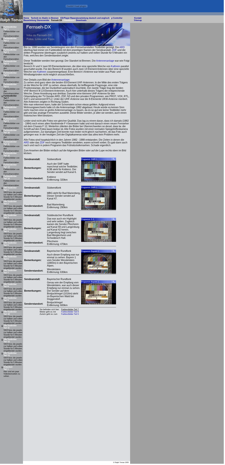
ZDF (114, 50)
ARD (122, 47)
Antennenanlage (105, 60)
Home (26, 18)
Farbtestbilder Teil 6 (70, 314)
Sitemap (138, 20)
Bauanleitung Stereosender (36, 20)
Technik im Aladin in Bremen (44, 18)
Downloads (81, 20)
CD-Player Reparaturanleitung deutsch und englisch (84, 18)
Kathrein (115, 66)
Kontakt (137, 18)
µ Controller (116, 18)
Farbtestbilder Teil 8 (70, 312)
